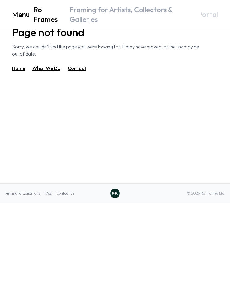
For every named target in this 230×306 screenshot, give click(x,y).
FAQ (48, 193)
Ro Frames (46, 14)
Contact (77, 68)
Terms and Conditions (22, 193)
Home (18, 68)
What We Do (46, 68)
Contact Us (65, 193)
